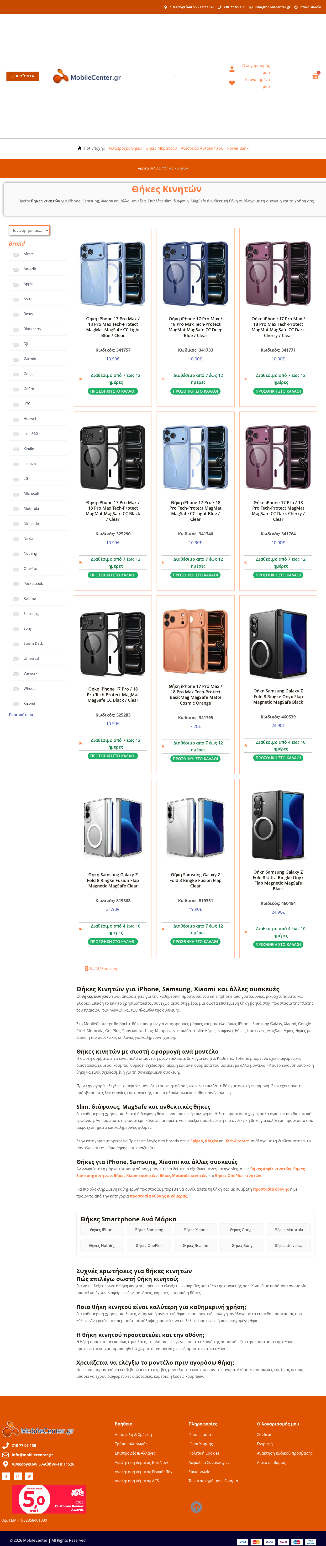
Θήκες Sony (242, 1245)
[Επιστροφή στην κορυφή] (196, 1507)
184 (98, 968)
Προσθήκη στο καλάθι (113, 391)
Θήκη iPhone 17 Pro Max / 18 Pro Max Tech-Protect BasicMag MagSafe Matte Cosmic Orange (195, 694)
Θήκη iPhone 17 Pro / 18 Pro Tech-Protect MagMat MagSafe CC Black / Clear (113, 694)
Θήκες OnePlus (149, 1245)
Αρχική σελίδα (149, 168)
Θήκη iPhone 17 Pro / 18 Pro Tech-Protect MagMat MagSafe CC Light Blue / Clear (195, 511)
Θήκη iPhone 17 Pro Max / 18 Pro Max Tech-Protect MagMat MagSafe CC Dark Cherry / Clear (278, 327)
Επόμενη (109, 968)
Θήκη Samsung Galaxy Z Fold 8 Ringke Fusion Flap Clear (195, 880)
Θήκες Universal (288, 1245)
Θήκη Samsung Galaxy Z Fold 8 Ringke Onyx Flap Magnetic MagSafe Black (278, 696)
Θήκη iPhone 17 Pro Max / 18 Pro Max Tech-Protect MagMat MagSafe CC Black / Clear (113, 511)
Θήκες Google (242, 1229)
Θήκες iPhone (102, 1229)
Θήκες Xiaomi (196, 1229)
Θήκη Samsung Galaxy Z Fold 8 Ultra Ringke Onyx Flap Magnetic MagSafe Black (278, 880)
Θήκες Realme (195, 1245)
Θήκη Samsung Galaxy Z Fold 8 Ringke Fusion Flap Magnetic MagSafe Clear (113, 880)
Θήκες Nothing (102, 1245)
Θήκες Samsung (149, 1229)
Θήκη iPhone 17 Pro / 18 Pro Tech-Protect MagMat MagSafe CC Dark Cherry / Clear (278, 511)
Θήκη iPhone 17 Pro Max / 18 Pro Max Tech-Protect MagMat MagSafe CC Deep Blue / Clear (195, 327)
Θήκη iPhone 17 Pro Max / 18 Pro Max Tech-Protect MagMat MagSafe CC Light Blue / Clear (113, 327)
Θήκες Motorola (288, 1229)
